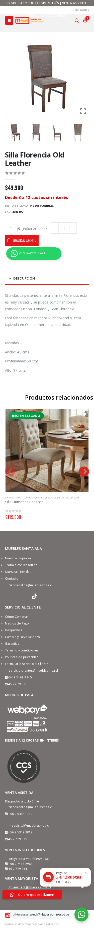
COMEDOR (29, 497)
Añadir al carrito (25, 240)
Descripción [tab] (24, 278)
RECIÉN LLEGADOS (46, 497)
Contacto (12, 578)
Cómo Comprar (16, 617)
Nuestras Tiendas (18, 572)
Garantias (12, 643)
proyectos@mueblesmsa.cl (29, 859)
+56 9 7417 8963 (20, 864)
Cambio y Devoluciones (22, 637)
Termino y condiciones (22, 650)
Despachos (13, 630)
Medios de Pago (17, 623)
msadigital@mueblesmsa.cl (29, 825)
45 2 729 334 (17, 869)
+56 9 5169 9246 (20, 677)
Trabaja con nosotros (21, 565)
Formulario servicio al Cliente (26, 664)
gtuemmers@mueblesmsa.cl (30, 887)
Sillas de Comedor (68, 497)
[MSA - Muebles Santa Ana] (29, 20)
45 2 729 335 (17, 839)
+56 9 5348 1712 (20, 814)
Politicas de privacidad (22, 657)
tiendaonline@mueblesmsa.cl (30, 585)
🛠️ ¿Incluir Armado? (32, 228)
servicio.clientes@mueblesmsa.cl (33, 670)
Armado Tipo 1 (14, 497)
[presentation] (10, 471)
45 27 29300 (17, 684)
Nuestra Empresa (18, 558)
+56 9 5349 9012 (20, 832)
